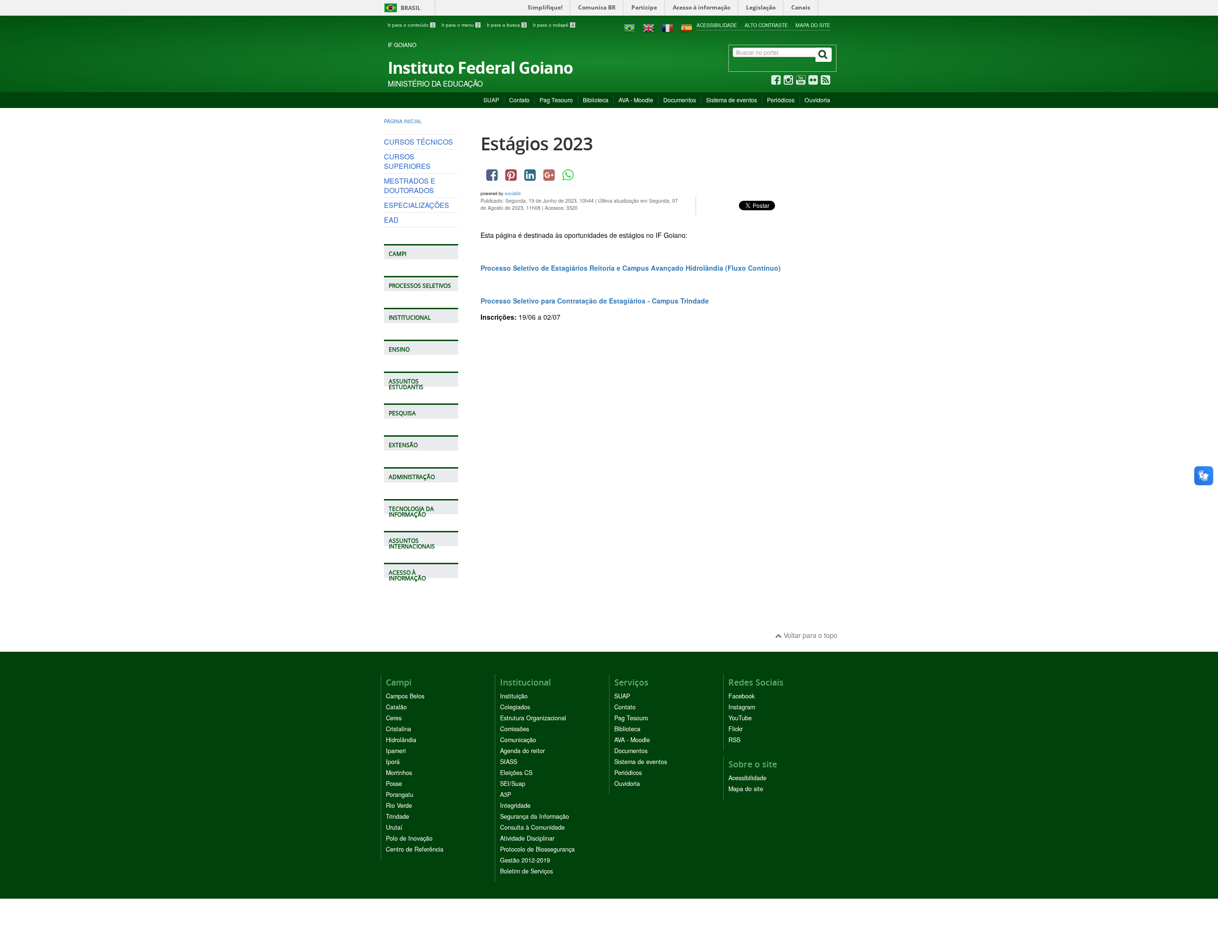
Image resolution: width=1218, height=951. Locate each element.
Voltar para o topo (809, 635)
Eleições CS (516, 772)
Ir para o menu (461, 25)
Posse (394, 783)
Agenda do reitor (522, 750)
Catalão (396, 707)
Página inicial (403, 121)
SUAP (491, 100)
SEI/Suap (512, 783)
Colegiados (515, 707)
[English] (648, 27)
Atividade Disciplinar (527, 838)
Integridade (515, 805)
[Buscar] (823, 55)
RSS (734, 739)
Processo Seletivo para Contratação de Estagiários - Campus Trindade (596, 300)
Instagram (741, 707)
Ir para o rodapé (553, 25)
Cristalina (398, 729)
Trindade (397, 816)
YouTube (740, 718)
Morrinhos (399, 772)
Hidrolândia (401, 739)
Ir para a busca (506, 25)
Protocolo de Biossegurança (537, 849)
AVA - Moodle (636, 100)
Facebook (741, 696)
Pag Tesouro (556, 100)
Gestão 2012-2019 (525, 860)
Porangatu (399, 794)
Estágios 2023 (537, 143)
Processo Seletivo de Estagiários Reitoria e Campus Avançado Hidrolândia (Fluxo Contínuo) (631, 268)
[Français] (667, 27)
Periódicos (781, 100)
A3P (505, 794)
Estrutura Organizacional (533, 718)
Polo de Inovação (409, 838)
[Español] (686, 27)
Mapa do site (813, 25)
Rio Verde (399, 805)
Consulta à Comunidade (532, 827)
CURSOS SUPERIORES (407, 161)
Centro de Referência (414, 849)
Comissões (514, 729)
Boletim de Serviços (526, 871)
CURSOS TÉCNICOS (418, 142)
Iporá (393, 761)
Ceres (394, 718)
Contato (519, 100)
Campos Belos (405, 696)
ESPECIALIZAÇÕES (416, 205)
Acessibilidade (717, 25)
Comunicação (518, 739)
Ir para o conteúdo (411, 25)
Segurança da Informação (534, 816)
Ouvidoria (817, 100)
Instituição (514, 696)
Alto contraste (766, 25)
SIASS (508, 761)
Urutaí (394, 827)
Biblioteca (596, 100)
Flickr (735, 729)
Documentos (679, 100)
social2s (513, 193)
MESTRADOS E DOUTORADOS (409, 185)
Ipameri (396, 750)
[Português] (629, 27)
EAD (391, 220)
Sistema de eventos (731, 100)
